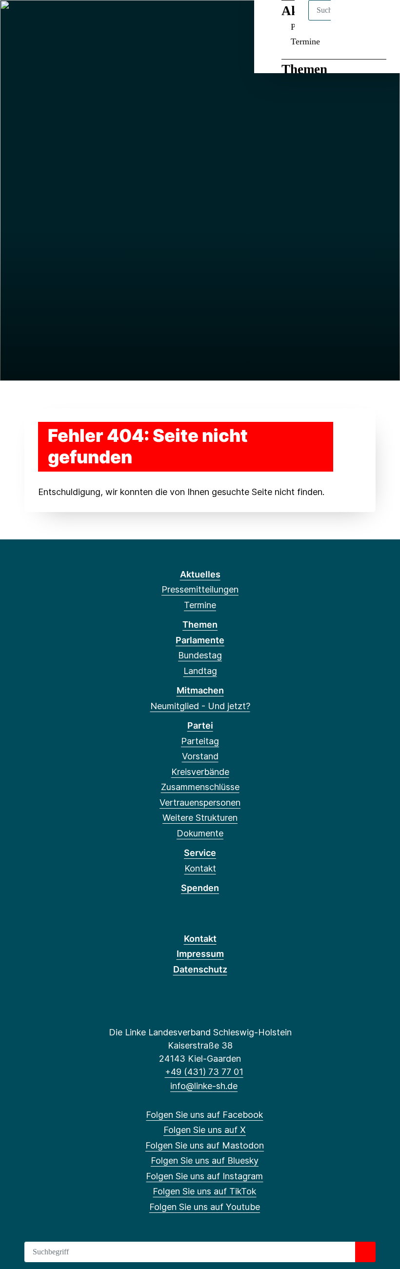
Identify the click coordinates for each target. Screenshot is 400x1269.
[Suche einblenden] (351, 20)
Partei (200, 725)
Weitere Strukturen (200, 818)
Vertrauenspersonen (200, 802)
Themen (304, 69)
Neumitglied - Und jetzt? (200, 706)
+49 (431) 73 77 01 (204, 1072)
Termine (305, 41)
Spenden (200, 888)
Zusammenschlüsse (200, 787)
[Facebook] (19, 20)
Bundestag (200, 655)
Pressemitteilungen (200, 589)
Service (200, 853)
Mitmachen (200, 690)
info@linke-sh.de (204, 1086)
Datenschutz (200, 969)
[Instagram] (83, 20)
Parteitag (200, 741)
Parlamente (200, 640)
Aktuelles (200, 574)
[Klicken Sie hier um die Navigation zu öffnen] (379, 20)
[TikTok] (99, 20)
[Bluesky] (67, 20)
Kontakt (200, 868)
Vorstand (200, 756)
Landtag (200, 671)
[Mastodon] (51, 20)
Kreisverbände (200, 772)
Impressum (200, 954)
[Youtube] (115, 20)
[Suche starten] (365, 1252)
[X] (35, 20)
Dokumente (200, 833)
